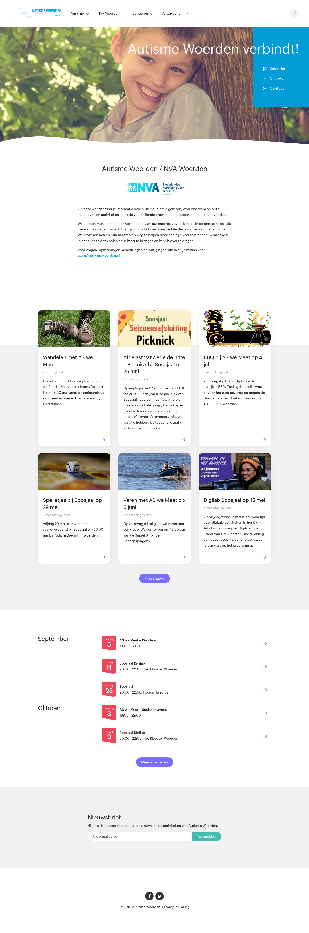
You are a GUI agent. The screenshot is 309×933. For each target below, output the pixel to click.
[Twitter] (159, 896)
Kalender (277, 68)
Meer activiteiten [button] (154, 762)
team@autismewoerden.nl (99, 255)
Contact (277, 88)
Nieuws (276, 78)
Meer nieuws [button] (154, 578)
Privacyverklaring (175, 907)
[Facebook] (149, 896)
